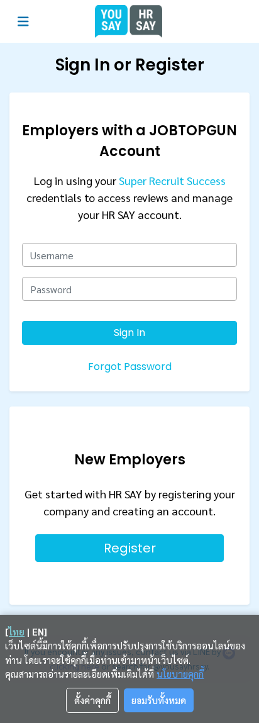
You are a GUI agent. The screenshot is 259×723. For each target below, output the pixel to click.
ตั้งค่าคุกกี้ (92, 700)
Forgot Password (130, 366)
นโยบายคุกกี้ (180, 674)
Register (130, 548)
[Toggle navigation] (23, 22)
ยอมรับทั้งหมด (158, 700)
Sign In (129, 332)
